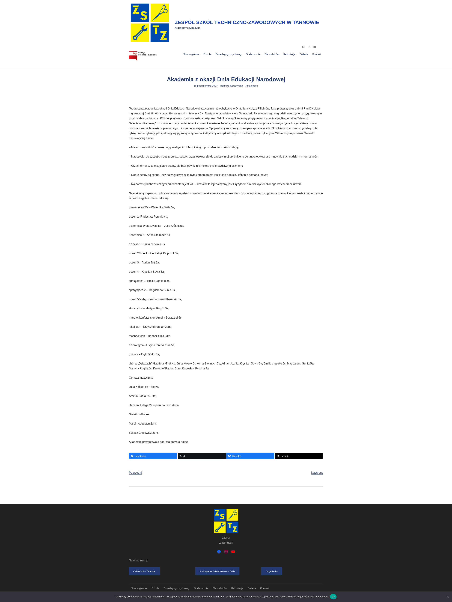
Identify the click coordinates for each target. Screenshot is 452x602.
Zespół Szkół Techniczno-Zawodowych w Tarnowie (247, 22)
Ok (333, 596)
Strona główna (191, 54)
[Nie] (447, 596)
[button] (144, 571)
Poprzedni (135, 472)
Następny (317, 472)
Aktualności (252, 85)
